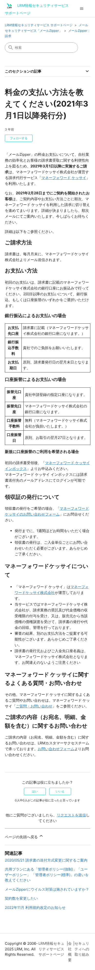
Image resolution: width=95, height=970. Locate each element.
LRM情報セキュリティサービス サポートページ (39, 25)
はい (35, 791)
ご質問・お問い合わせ (34, 706)
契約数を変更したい (21, 898)
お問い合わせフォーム (56, 749)
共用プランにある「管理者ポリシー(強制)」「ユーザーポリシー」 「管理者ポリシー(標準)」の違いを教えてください (47, 874)
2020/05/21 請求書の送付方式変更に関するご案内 (46, 860)
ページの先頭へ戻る (22, 837)
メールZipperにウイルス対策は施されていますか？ (47, 889)
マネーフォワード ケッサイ (63, 177)
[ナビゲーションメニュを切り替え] (81, 9)
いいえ (60, 791)
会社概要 (70, 951)
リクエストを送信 (71, 815)
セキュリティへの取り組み (82, 949)
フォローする (19, 138)
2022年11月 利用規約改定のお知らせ (35, 907)
